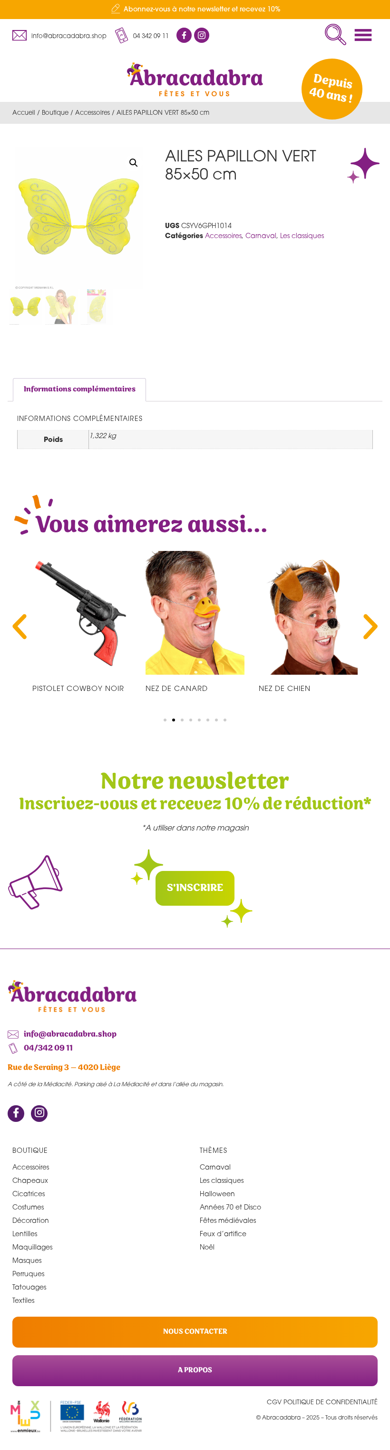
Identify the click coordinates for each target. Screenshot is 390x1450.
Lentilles (24, 1234)
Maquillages (32, 1247)
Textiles (23, 1300)
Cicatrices (28, 1194)
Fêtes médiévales (228, 1220)
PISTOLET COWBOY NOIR (78, 688)
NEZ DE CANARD (177, 688)
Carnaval (260, 235)
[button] (335, 34)
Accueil (23, 112)
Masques (26, 1260)
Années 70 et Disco (230, 1207)
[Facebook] (16, 1113)
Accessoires (92, 112)
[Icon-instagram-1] (201, 35)
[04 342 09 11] (121, 35)
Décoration (30, 1220)
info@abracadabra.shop (69, 36)
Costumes (28, 1207)
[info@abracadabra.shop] (19, 35)
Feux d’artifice (223, 1234)
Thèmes (213, 1150)
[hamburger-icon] (366, 35)
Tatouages (29, 1287)
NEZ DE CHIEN (285, 688)
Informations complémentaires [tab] (80, 389)
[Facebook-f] (184, 35)
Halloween (217, 1194)
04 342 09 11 (151, 36)
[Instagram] (39, 1113)
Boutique (55, 112)
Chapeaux (30, 1180)
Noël (207, 1247)
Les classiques (302, 235)
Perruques (28, 1274)
